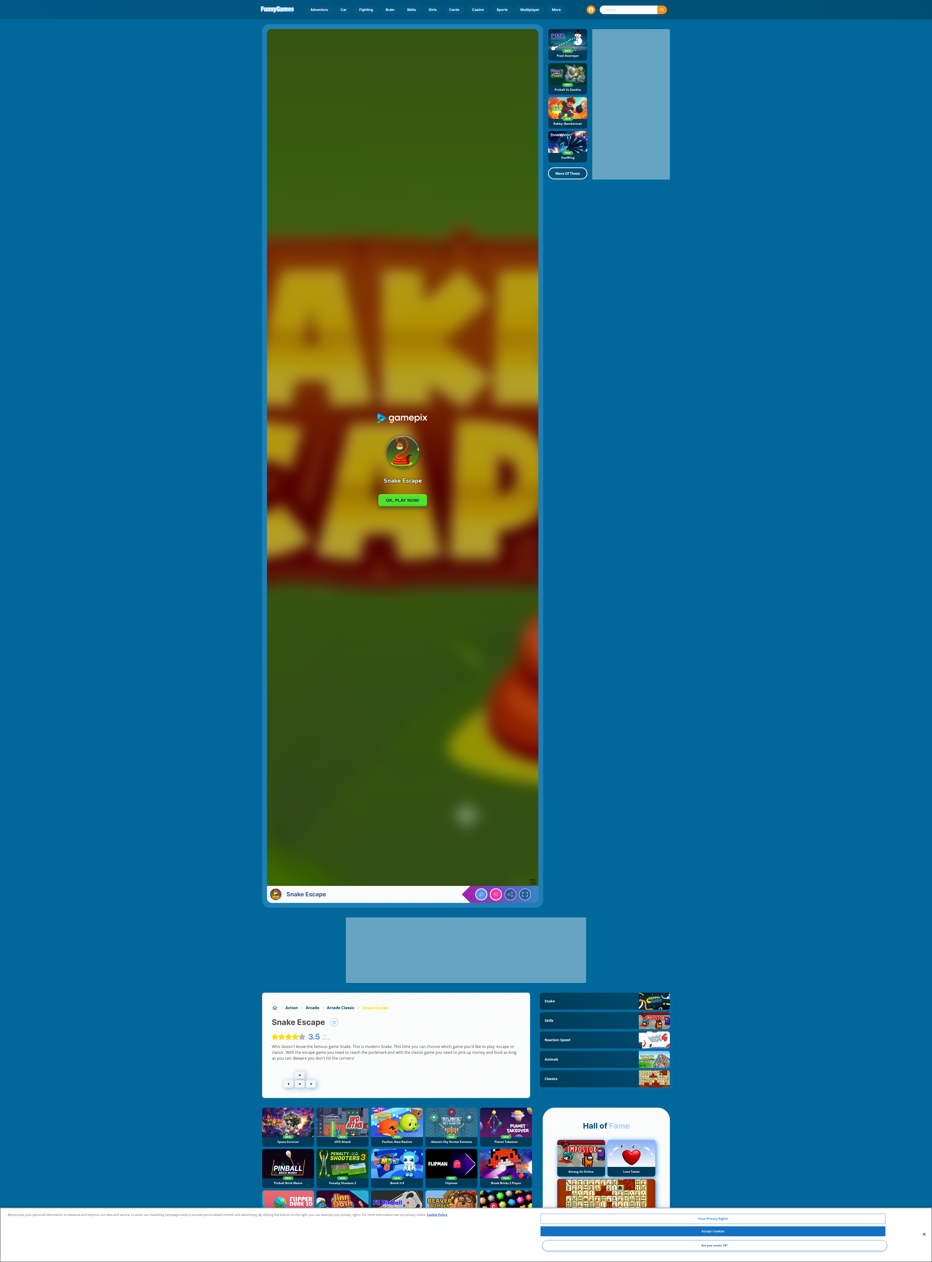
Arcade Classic (340, 1007)
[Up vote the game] (481, 894)
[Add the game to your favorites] (334, 1022)
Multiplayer (529, 10)
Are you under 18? (714, 1246)
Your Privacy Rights (713, 1218)
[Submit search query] (662, 10)
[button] (591, 9)
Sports (502, 10)
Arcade (312, 1007)
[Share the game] (510, 894)
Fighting (366, 10)
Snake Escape (375, 1007)
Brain (390, 10)
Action (291, 1007)
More (556, 10)
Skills (411, 10)
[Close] (924, 1234)
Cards (454, 10)
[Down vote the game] (496, 894)
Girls (433, 10)
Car (344, 10)
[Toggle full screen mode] (525, 894)
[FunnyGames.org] (275, 1008)
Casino (478, 10)
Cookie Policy (437, 1215)
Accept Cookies (713, 1231)
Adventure (319, 10)
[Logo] (277, 9)
